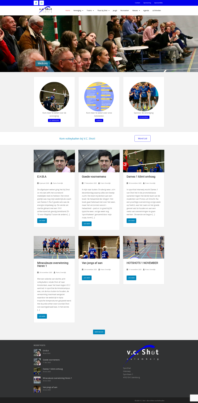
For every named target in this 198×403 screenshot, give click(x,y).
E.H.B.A (41, 176)
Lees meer (42, 221)
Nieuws (135, 10)
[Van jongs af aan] (99, 247)
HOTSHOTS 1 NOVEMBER (142, 263)
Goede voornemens (94, 176)
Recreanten (124, 10)
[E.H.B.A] (54, 161)
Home (67, 10)
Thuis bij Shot (102, 10)
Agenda (146, 10)
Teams (89, 10)
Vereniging (77, 10)
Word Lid (142, 138)
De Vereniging (54, 120)
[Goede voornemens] (99, 161)
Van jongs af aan (92, 263)
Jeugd (115, 10)
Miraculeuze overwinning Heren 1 (52, 264)
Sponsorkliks (158, 3)
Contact (137, 3)
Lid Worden (156, 10)
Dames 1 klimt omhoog (141, 176)
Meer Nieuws (99, 332)
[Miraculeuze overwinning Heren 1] (54, 247)
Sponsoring (147, 3)
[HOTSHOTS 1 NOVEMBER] (143, 247)
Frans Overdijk (58, 183)
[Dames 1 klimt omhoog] (143, 161)
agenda (99, 120)
